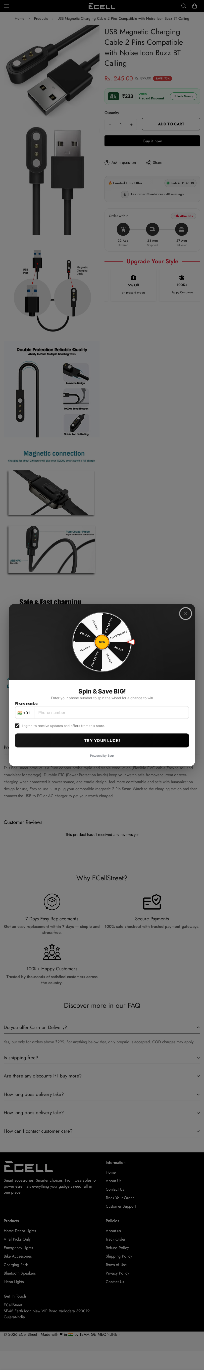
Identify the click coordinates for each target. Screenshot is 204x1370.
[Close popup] (185, 613)
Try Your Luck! (102, 740)
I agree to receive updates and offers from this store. (63, 726)
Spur (110, 755)
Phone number (27, 703)
